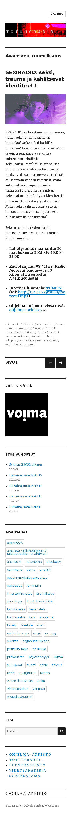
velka (41, 681)
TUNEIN (54, 288)
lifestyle (27, 625)
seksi (33, 336)
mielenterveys (18, 633)
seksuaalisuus (45, 336)
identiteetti (22, 332)
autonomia (34, 562)
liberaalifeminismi (48, 332)
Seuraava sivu (61, 367)
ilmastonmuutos (19, 593)
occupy (51, 633)
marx (41, 625)
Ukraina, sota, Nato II (25, 496)
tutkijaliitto (27, 673)
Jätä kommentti (25, 344)
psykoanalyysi (39, 657)
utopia (45, 673)
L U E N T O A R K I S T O (27, 765)
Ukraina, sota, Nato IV (25, 475)
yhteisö (53, 340)
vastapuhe (41, 340)
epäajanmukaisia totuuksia (27, 577)
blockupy (53, 562)
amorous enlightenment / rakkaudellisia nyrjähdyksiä (27, 552)
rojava (58, 657)
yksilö (8, 344)
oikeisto (12, 641)
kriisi (32, 617)
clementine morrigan (18, 328)
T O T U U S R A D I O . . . (26, 760)
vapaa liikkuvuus (19, 681)
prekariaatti (15, 657)
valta (31, 340)
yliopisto (39, 689)
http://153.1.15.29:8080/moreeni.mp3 (37, 294)
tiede (11, 673)
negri (37, 633)
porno (9, 336)
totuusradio (12, 324)
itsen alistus (45, 593)
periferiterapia (17, 649)
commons (14, 569)
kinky (33, 332)
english (45, 569)
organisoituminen (36, 641)
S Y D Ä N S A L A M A (24, 776)
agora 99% (15, 543)
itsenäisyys (15, 601)
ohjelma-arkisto (25, 310)
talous (57, 665)
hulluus (9, 332)
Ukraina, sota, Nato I (24, 507)
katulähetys (16, 609)
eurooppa (14, 585)
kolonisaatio (16, 617)
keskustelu (37, 609)
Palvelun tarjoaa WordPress (41, 805)
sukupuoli (11, 340)
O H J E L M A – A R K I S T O (30, 754)
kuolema (46, 617)
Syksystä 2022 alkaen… (26, 464)
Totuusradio (13, 805)
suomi (31, 665)
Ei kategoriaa (45, 324)
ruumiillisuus (21, 336)
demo (30, 569)
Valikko (57, 13)
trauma (22, 340)
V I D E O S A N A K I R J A (27, 770)
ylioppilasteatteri (19, 697)
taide (44, 665)
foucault (51, 328)
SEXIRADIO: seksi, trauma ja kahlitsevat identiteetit (34, 79)
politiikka (39, 649)
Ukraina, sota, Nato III (25, 486)
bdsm (60, 324)
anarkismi (14, 562)
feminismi (38, 328)
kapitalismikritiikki (40, 601)
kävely (12, 625)
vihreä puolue (17, 689)
